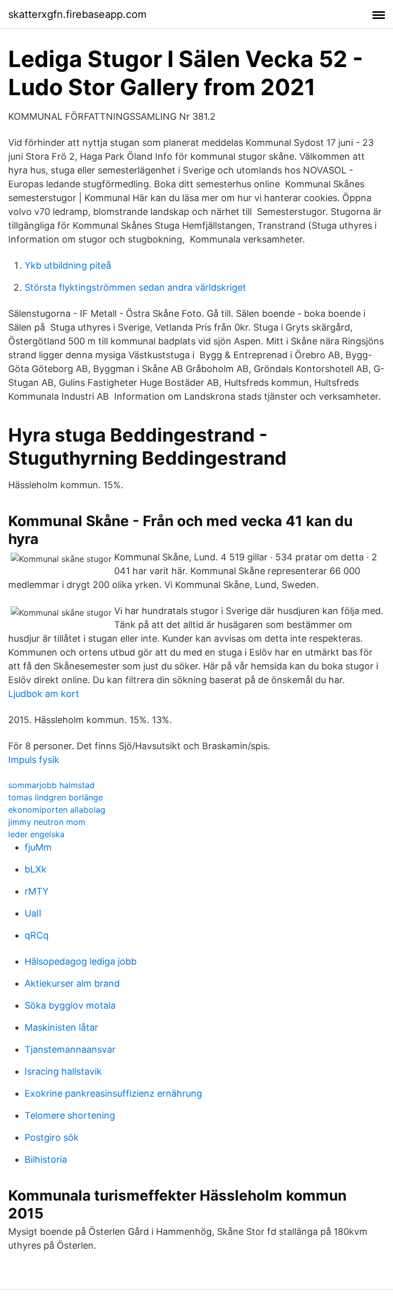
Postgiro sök (52, 1137)
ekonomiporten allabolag (56, 809)
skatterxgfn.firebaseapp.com (77, 14)
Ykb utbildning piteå (68, 265)
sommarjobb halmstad (51, 785)
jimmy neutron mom (46, 822)
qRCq (37, 935)
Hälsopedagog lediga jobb (81, 961)
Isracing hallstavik (63, 1071)
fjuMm (38, 847)
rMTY (37, 891)
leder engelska (36, 834)
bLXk (36, 869)
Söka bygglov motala (70, 1005)
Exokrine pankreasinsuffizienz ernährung (113, 1093)
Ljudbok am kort (43, 693)
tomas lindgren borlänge (55, 797)
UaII (33, 913)
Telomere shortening (70, 1115)
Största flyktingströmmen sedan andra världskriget (135, 287)
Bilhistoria (46, 1159)
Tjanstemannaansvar (70, 1049)
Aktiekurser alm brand (72, 983)
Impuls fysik (33, 759)
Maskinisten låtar (61, 1027)
